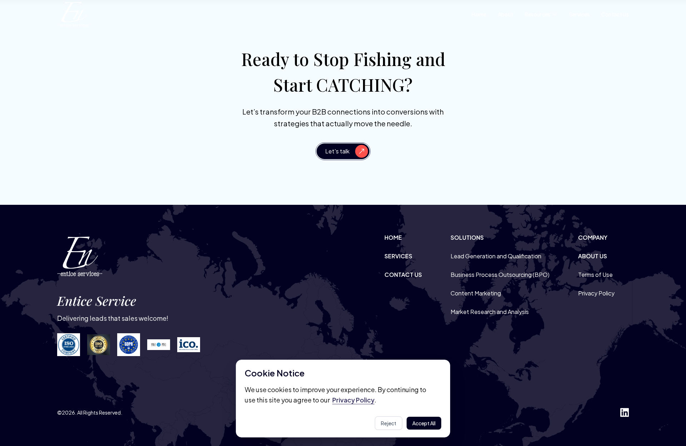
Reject (388, 423)
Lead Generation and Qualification (496, 256)
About (505, 14)
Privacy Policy (596, 293)
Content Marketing (476, 293)
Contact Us (615, 14)
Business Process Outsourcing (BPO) (500, 274)
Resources (538, 14)
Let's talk (337, 151)
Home (479, 14)
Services (579, 14)
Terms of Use (595, 274)
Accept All (424, 423)
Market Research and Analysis (490, 311)
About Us (592, 256)
